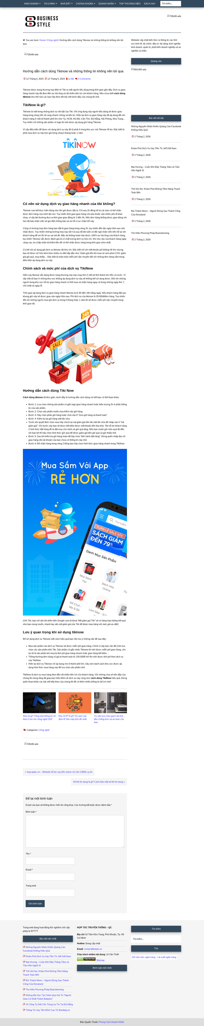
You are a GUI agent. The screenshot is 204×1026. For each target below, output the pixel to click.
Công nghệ (44, 730)
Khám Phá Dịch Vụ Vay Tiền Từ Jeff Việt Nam (153, 148)
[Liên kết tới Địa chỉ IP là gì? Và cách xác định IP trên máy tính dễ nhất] (75, 702)
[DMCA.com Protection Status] (86, 960)
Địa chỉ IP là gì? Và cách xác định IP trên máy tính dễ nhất (73, 717)
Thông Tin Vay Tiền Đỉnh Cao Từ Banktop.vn (48, 1010)
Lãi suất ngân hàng (166, 957)
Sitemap (100, 960)
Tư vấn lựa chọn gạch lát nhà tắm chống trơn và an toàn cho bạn (109, 719)
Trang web (31, 886)
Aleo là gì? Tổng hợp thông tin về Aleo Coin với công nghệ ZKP (39, 717)
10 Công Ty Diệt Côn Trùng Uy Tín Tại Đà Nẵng (49, 1004)
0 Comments (84, 79)
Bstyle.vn (41, 20)
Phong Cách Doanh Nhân (111, 1022)
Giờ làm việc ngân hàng (143, 957)
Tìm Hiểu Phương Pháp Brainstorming (150, 233)
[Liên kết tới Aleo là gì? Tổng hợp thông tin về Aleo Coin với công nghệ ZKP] (39, 702)
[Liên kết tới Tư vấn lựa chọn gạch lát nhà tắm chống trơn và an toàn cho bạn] (110, 702)
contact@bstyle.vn (93, 949)
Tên (28, 854)
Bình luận (31, 812)
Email (29, 870)
